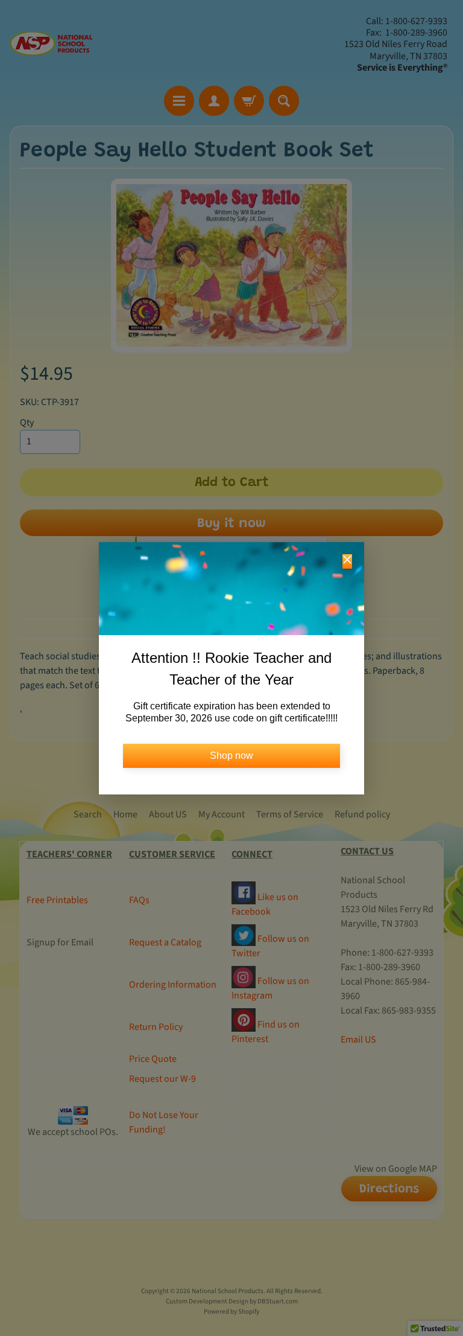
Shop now (231, 755)
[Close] (347, 561)
